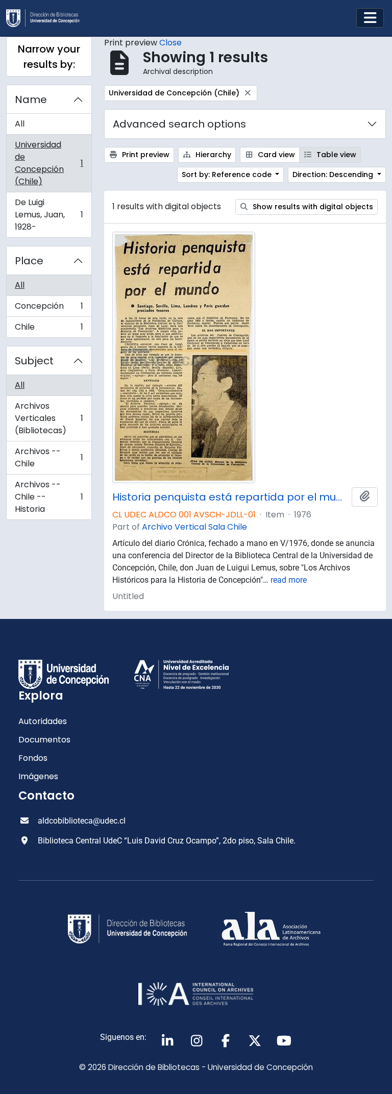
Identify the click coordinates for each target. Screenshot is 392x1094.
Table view (335, 155)
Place (29, 261)
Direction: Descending (333, 174)
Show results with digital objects (312, 207)
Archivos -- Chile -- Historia (48, 497)
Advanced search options (179, 124)
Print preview (144, 155)
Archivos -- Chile (48, 457)
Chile (48, 329)
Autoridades (42, 721)
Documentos (44, 739)
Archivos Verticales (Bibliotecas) (48, 418)
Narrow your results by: (49, 56)
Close (170, 42)
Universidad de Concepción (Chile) (48, 163)
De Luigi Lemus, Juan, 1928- (48, 214)
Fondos (32, 758)
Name (31, 99)
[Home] (47, 18)
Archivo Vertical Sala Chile (194, 527)
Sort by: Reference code (228, 174)
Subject (34, 361)
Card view (275, 155)
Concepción (48, 308)
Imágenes (38, 776)
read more (289, 580)
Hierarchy (212, 155)
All (19, 124)
